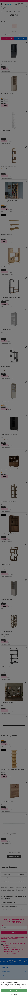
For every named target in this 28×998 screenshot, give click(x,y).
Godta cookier (14, 990)
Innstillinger (14, 994)
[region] (14, 989)
